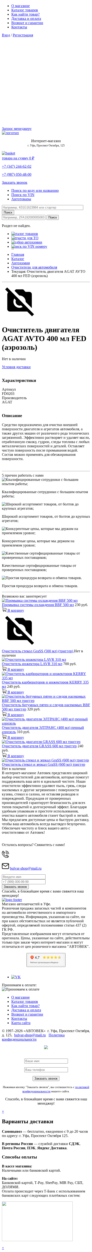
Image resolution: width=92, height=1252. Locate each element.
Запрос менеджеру (17, 129)
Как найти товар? (25, 14)
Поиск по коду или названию (35, 190)
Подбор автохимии (26, 242)
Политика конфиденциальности (33, 1037)
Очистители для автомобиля (34, 267)
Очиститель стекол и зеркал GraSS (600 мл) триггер (43, 764)
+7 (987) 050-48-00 (16, 174)
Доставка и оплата (26, 19)
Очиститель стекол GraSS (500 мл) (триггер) (38, 651)
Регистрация (23, 35)
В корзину (15, 610)
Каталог (17, 259)
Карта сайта (20, 1023)
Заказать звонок (14, 182)
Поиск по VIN (22, 195)
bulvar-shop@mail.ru (26, 868)
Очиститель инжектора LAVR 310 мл (32, 664)
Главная (17, 254)
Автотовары (21, 199)
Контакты (19, 27)
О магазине (20, 6)
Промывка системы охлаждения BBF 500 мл (38, 605)
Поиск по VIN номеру (29, 246)
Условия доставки (16, 367)
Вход (6, 35)
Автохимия (20, 263)
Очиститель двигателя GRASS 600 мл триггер (39, 746)
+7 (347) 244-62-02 (16, 166)
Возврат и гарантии (27, 23)
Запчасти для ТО (24, 238)
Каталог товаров (24, 10)
